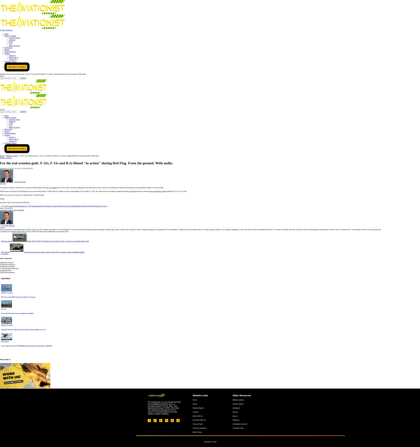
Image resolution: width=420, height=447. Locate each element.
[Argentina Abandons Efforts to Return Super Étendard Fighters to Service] (6, 323)
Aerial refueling (14, 206)
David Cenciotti (19, 182)
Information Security (240, 424)
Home (195, 400)
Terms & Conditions (199, 428)
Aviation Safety (238, 404)
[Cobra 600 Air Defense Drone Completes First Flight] (6, 307)
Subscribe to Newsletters (17, 67)
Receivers (81, 206)
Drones (3, 309)
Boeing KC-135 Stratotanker (30, 206)
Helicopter (236, 408)
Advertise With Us (199, 420)
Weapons (236, 420)
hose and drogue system (157, 191)
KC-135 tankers (52, 188)
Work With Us (197, 416)
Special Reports (198, 408)
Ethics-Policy (197, 432)
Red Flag (88, 206)
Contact (195, 412)
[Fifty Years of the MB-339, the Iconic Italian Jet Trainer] (6, 291)
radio (76, 206)
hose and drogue (53, 206)
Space (235, 416)
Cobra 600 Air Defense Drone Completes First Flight (17, 313)
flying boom (133, 191)
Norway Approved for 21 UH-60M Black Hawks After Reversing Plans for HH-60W (26, 346)
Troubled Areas (238, 428)
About (195, 404)
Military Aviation (6, 158)
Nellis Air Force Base (66, 206)
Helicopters (5, 342)
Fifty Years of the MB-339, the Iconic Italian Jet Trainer (18, 297)
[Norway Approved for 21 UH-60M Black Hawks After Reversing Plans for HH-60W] (6, 340)
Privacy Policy (198, 424)
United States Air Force (99, 206)
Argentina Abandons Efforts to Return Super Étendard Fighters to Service (23, 329)
